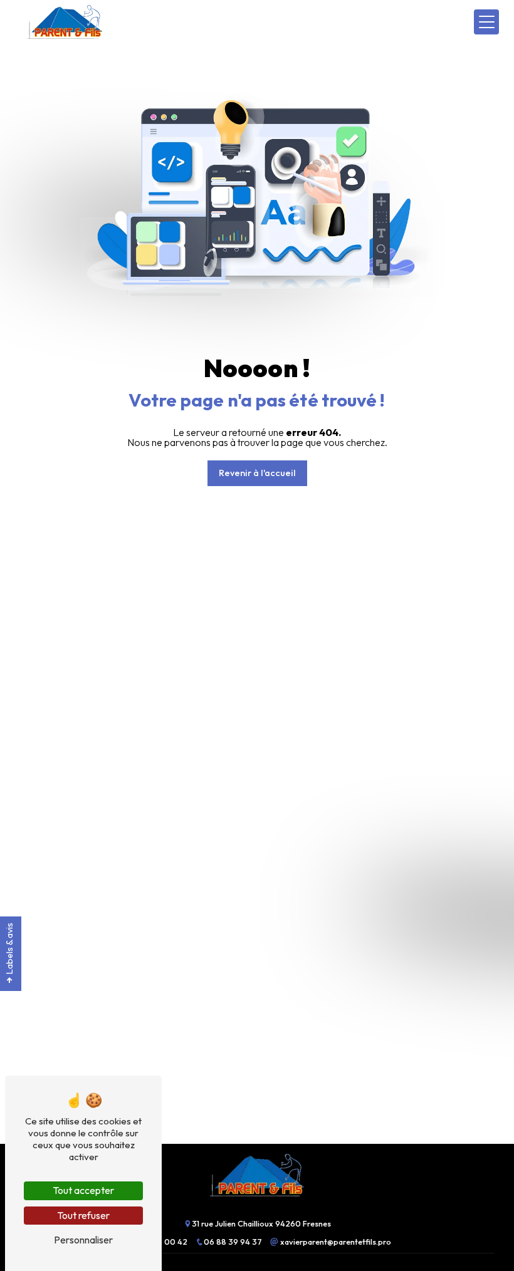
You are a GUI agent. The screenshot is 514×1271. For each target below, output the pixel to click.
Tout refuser (83, 1215)
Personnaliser (83, 1239)
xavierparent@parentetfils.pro (334, 1242)
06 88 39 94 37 (234, 1242)
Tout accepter (83, 1190)
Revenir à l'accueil (257, 473)
